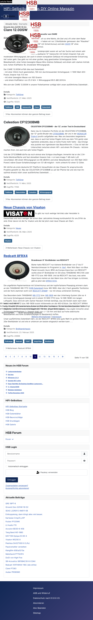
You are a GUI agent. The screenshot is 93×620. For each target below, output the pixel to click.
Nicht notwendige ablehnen (30, 313)
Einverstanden (8, 313)
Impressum (56, 317)
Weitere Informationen (41, 317)
